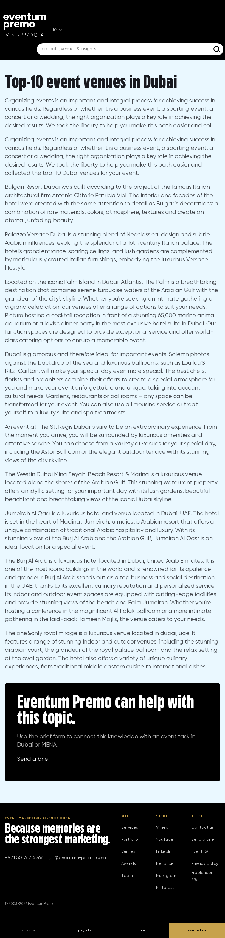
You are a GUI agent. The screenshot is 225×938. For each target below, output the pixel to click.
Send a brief (33, 759)
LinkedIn (163, 852)
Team (127, 876)
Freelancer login (201, 876)
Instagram (166, 876)
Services (129, 827)
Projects (84, 930)
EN (55, 30)
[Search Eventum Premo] (217, 49)
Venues (128, 852)
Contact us (202, 827)
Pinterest (165, 888)
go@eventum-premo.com (77, 857)
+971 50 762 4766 (24, 857)
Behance (165, 864)
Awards (128, 864)
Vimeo (162, 827)
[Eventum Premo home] (24, 25)
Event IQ (199, 852)
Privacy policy (204, 864)
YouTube (164, 839)
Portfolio (129, 839)
